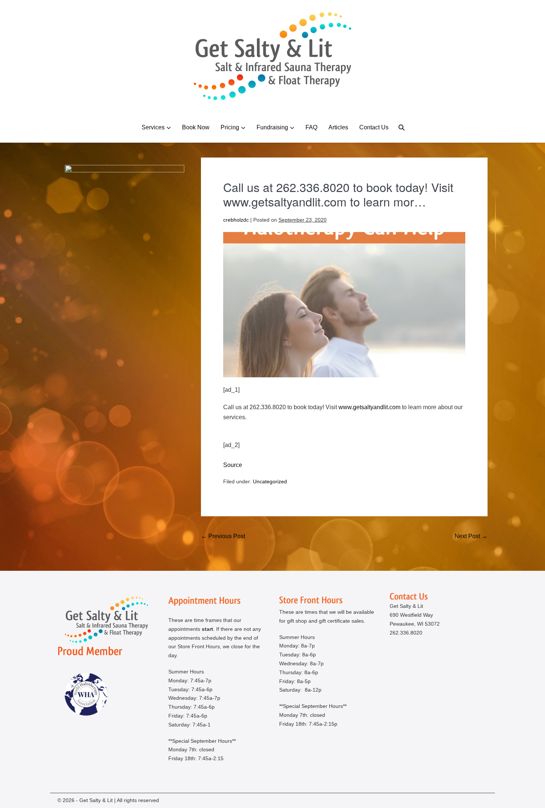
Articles (338, 127)
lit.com (369, 407)
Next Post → (471, 536)
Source (232, 465)
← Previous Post (223, 536)
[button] (401, 127)
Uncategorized (270, 481)
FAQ (311, 127)
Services (153, 127)
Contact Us (374, 127)
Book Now (195, 127)
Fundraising (272, 127)
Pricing (230, 127)
